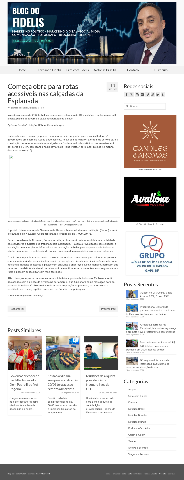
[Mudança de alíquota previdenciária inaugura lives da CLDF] (101, 353)
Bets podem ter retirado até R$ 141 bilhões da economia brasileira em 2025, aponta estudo (150, 346)
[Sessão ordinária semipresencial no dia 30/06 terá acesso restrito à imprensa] (63, 353)
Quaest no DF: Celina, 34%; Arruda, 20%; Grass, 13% (156, 294)
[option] (25, 377)
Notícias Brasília (29, 108)
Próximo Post (108, 308)
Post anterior (17, 308)
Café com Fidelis (137, 395)
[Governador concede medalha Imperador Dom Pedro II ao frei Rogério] (25, 353)
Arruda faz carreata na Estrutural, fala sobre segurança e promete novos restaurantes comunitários (151, 328)
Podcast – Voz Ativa (139, 428)
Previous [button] (11, 379)
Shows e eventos (138, 447)
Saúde (132, 441)
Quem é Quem (136, 434)
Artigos (132, 389)
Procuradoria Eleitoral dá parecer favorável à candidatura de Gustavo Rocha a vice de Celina (151, 310)
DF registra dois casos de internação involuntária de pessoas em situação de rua (147, 364)
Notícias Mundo (137, 421)
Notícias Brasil (136, 408)
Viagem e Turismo (138, 454)
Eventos (132, 402)
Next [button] (115, 379)
